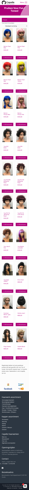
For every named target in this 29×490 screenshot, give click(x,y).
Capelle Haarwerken (15, 485)
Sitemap (20, 488)
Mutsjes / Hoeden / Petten (9, 410)
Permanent (5, 419)
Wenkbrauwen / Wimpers (9, 412)
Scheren (4, 429)
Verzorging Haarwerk (8, 400)
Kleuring (4, 421)
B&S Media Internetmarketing (18, 486)
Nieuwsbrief (5, 439)
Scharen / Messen (7, 427)
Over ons (4, 441)
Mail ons (4, 437)
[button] (26, 2)
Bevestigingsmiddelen (8, 402)
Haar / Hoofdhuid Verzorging (10, 408)
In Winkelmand (7, 58)
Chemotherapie (6, 404)
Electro (4, 425)
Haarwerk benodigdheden (9, 406)
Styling (4, 423)
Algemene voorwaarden (8, 443)
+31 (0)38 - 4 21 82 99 (8, 463)
